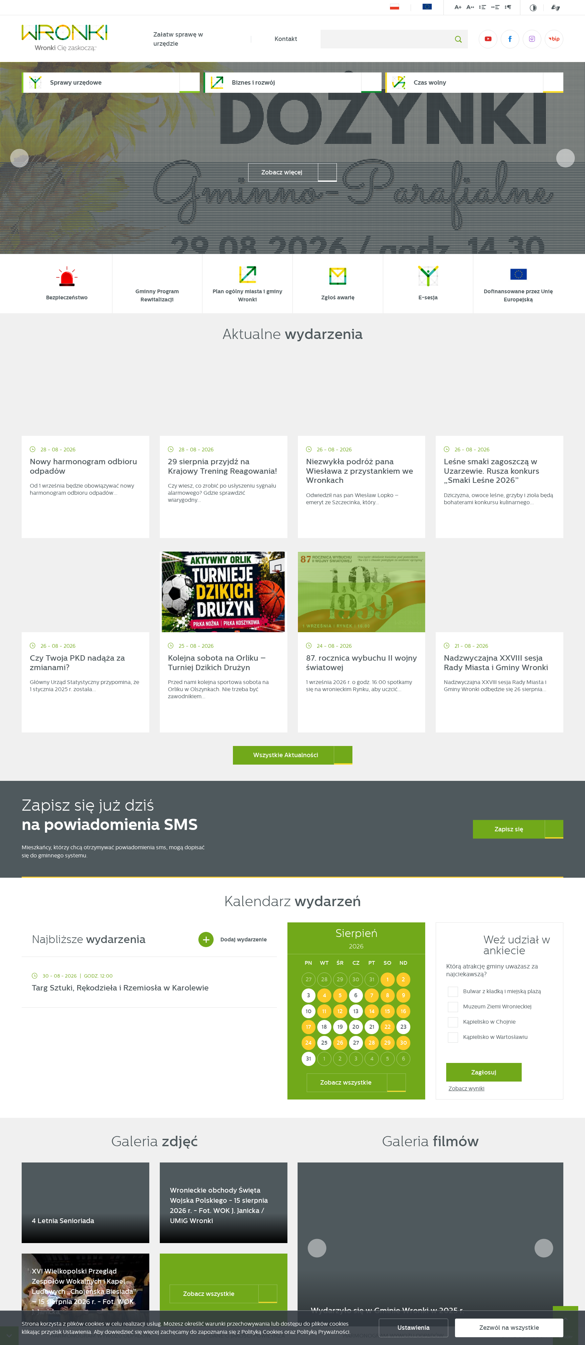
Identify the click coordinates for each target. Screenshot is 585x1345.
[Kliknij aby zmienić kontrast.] (533, 7)
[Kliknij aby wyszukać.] (458, 39)
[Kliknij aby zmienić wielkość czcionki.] (458, 8)
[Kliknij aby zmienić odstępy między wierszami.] (482, 8)
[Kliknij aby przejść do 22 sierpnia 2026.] (387, 1027)
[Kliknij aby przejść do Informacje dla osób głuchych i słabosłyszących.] (551, 7)
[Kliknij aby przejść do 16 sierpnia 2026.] (403, 1011)
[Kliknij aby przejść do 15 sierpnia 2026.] (387, 1011)
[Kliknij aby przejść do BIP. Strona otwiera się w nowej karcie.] (554, 39)
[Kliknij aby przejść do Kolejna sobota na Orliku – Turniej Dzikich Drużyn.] (223, 592)
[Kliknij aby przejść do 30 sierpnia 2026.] (403, 1043)
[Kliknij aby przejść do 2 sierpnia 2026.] (403, 979)
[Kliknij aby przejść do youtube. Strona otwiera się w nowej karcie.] (488, 39)
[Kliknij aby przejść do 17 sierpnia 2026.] (309, 1027)
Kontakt (286, 39)
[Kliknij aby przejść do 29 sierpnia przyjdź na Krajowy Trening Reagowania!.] (223, 395)
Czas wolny (430, 82)
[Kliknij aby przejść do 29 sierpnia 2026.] (387, 1043)
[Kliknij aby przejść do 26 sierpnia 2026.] (340, 1043)
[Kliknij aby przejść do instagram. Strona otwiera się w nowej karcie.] (532, 39)
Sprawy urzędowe (76, 82)
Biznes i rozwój (253, 82)
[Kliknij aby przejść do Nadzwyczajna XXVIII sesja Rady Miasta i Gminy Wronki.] (499, 592)
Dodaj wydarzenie (234, 939)
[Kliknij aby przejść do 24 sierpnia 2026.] (309, 1043)
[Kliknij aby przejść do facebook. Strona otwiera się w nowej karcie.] (510, 39)
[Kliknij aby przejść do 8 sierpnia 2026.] (387, 995)
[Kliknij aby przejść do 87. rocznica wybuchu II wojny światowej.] (362, 592)
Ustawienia (413, 1327)
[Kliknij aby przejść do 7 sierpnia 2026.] (371, 995)
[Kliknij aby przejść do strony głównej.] (76, 39)
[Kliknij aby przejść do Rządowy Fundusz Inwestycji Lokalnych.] (394, 8)
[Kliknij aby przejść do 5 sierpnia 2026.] (340, 995)
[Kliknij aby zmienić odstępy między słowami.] (495, 8)
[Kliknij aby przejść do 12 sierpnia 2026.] (340, 1011)
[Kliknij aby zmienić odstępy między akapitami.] (508, 8)
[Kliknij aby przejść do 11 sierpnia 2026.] (324, 1011)
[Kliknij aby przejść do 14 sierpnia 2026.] (371, 1011)
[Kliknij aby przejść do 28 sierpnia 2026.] (371, 1043)
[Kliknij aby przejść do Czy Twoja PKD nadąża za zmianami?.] (85, 592)
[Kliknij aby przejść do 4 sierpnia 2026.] (324, 995)
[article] (149, 984)
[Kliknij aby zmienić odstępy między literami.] (470, 8)
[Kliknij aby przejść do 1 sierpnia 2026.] (387, 979)
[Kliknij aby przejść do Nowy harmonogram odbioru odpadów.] (85, 395)
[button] (565, 158)
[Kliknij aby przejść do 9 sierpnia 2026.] (403, 995)
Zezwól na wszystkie (509, 1327)
